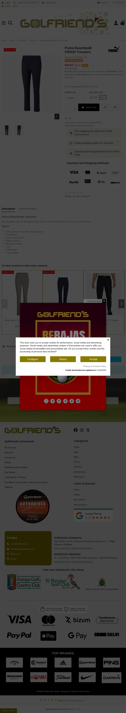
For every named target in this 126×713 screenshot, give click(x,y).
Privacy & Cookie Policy (94, 366)
